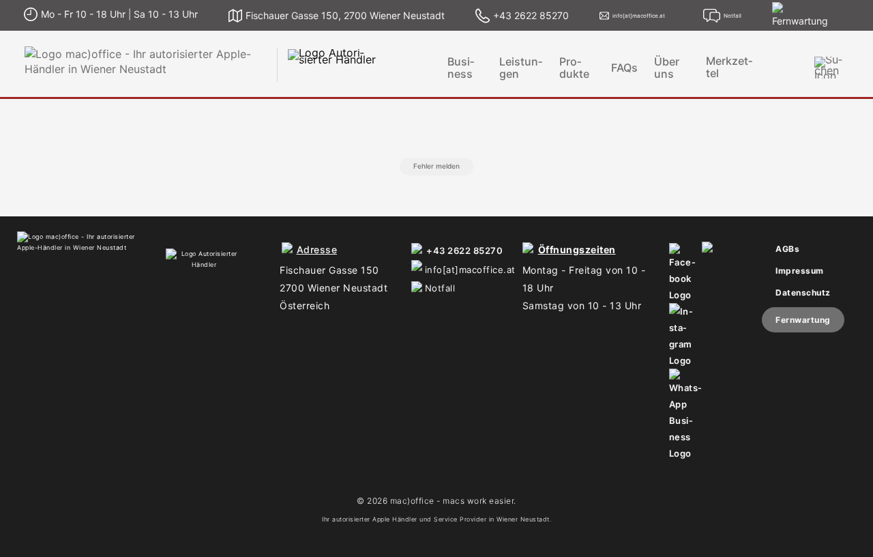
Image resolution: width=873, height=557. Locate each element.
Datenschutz (803, 292)
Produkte (574, 67)
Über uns (666, 67)
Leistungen (520, 67)
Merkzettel (729, 67)
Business (460, 67)
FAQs (624, 67)
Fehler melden (436, 166)
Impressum (799, 271)
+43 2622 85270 (464, 250)
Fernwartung (803, 320)
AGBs (787, 249)
